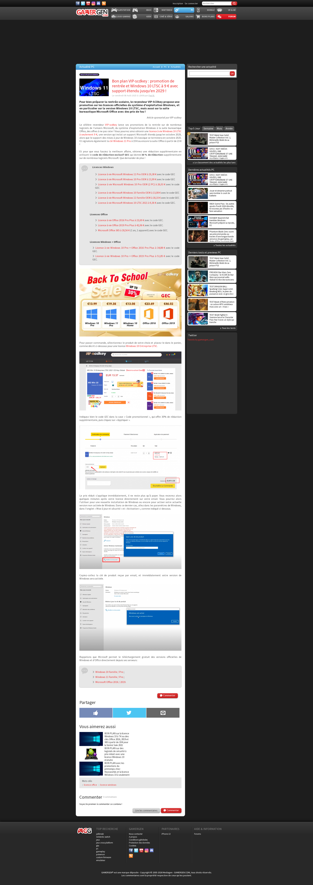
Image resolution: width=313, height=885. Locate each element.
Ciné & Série (166, 16)
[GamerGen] (92, 12)
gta (97, 845)
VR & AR (232, 10)
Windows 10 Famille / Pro (109, 671)
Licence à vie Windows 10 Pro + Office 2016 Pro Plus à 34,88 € (130, 247)
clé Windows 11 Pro (120, 141)
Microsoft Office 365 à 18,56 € (114, 230)
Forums (197, 834)
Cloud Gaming (122, 16)
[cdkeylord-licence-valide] (130, 649)
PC (192, 10)
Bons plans (208, 16)
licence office (90, 784)
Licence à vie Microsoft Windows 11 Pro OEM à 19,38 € (127, 174)
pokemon (100, 854)
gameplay (100, 851)
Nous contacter (135, 834)
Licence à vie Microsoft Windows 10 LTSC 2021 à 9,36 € (127, 202)
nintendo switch (103, 836)
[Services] (104, 3)
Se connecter (191, 3)
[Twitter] (83, 3)
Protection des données (139, 842)
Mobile (211, 10)
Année (229, 128)
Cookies (132, 845)
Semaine (208, 128)
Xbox (148, 10)
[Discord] (99, 3)
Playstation (123, 10)
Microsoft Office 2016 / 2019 (110, 682)
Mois (219, 128)
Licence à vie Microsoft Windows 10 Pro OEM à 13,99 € (127, 179)
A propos (133, 836)
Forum (232, 16)
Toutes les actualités (225, 245)
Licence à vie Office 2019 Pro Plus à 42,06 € (121, 225)
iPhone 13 (166, 834)
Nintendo (167, 10)
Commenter (169, 695)
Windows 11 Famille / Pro (109, 677)
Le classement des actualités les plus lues (215, 162)
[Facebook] (78, 3)
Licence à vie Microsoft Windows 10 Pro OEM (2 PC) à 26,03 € (131, 184)
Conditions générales (138, 839)
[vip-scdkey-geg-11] (130, 335)
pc (97, 848)
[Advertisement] (211, 101)
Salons (190, 16)
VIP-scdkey (111, 124)
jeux (98, 839)
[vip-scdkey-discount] (130, 488)
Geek (148, 16)
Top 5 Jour (194, 128)
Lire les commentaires (146, 810)
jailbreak (100, 834)
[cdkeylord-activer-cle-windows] (130, 568)
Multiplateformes (89, 74)
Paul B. (152, 95)
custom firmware (103, 857)
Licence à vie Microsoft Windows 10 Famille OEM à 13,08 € (129, 192)
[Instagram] (93, 3)
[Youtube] (88, 3)
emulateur (100, 860)
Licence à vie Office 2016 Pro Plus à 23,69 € (121, 220)
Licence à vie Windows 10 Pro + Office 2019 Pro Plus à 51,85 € (130, 256)
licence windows (108, 784)
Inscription (178, 3)
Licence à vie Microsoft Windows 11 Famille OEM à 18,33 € (129, 197)
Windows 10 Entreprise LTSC (141, 346)
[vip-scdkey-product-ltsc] (130, 409)
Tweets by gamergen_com (200, 339)
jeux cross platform (104, 842)
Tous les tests (229, 328)
